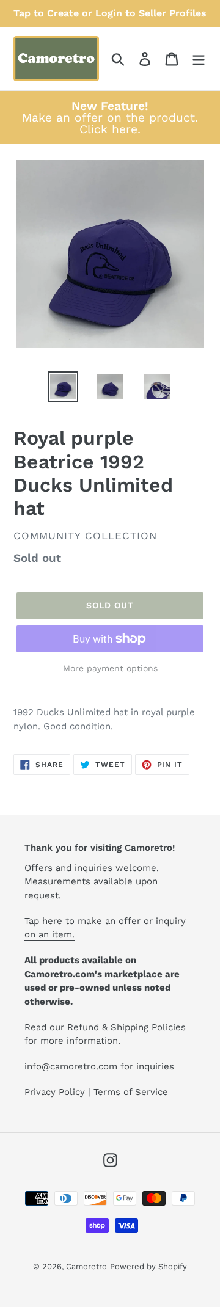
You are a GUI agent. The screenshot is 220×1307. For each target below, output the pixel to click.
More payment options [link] (110, 668)
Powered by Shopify (148, 1266)
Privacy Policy (54, 1092)
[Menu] (198, 59)
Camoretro (86, 1266)
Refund (83, 1027)
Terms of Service (131, 1092)
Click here (108, 129)
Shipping (129, 1027)
